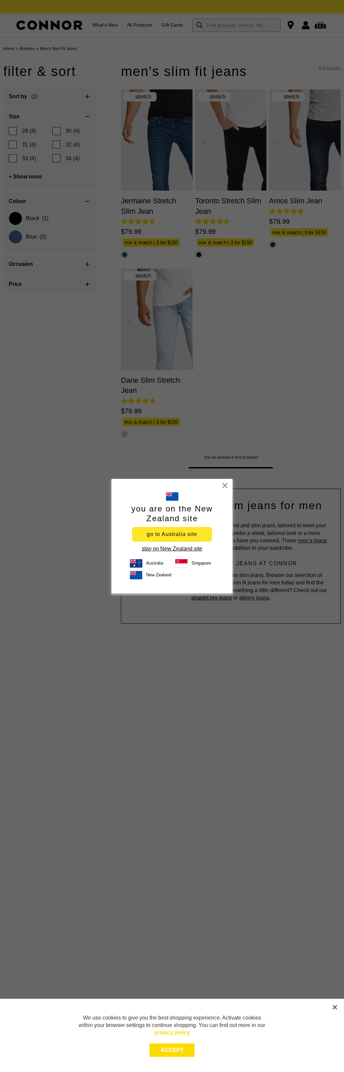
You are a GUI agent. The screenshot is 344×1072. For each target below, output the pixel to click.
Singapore (201, 563)
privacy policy (172, 1032)
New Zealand (158, 574)
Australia (154, 563)
